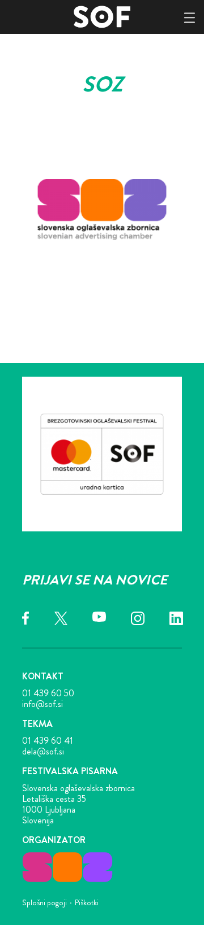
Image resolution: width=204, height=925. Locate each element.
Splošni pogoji (44, 902)
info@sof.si (42, 703)
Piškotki (87, 902)
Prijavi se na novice (94, 580)
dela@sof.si (43, 751)
